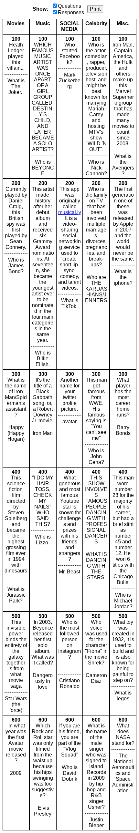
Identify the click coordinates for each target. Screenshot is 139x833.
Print (95, 9)
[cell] (16, 106)
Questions (69, 6)
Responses (71, 12)
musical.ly (69, 212)
